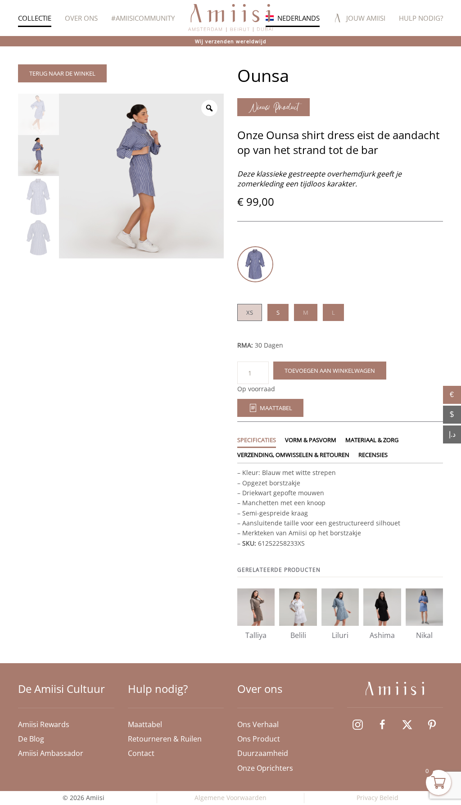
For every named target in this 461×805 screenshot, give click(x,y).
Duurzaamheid (262, 753)
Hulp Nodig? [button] (421, 18)
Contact (141, 753)
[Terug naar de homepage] (230, 18)
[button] (293, 18)
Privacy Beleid (377, 797)
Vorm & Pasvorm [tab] (310, 440)
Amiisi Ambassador (50, 753)
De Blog (31, 739)
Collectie (34, 18)
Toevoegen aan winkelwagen (330, 370)
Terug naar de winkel (62, 73)
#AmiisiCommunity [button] (143, 18)
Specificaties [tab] (256, 440)
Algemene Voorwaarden (230, 797)
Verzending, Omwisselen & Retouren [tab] (293, 455)
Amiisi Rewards (43, 724)
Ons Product (258, 739)
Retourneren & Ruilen (165, 739)
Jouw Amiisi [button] (365, 18)
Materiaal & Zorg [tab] (371, 440)
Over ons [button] (81, 18)
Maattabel (276, 408)
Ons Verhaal (258, 724)
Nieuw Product (273, 107)
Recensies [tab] (373, 455)
